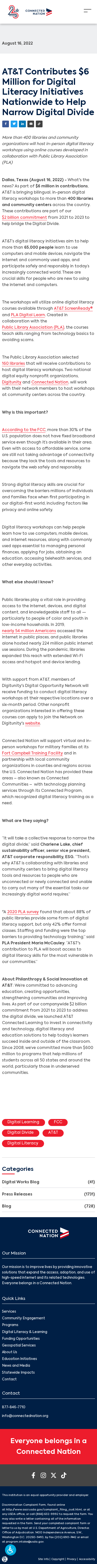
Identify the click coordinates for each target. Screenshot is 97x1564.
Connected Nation (49, 382)
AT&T (53, 1133)
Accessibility (87, 1559)
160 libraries (13, 364)
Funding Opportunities (21, 1339)
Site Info (43, 1559)
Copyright (57, 1559)
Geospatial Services (19, 1345)
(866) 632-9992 (47, 1514)
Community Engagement (23, 1318)
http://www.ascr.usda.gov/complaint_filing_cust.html (44, 1509)
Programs (10, 1325)
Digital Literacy (22, 1143)
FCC (58, 1122)
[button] (10, 1550)
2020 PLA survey (23, 912)
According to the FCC (24, 430)
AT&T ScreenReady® (73, 309)
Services (9, 1311)
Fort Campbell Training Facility (32, 753)
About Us (9, 1352)
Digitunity (11, 382)
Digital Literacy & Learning (24, 1332)
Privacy (71, 1559)
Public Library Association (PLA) (33, 328)
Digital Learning (23, 1122)
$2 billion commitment (24, 218)
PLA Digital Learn (28, 315)
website (32, 724)
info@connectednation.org (25, 1416)
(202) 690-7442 (65, 1537)
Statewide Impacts (18, 1372)
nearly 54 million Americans (29, 631)
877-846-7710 (13, 1407)
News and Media (16, 1365)
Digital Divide (20, 1133)
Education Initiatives (19, 1359)
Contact (9, 1379)
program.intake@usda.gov (25, 1541)
